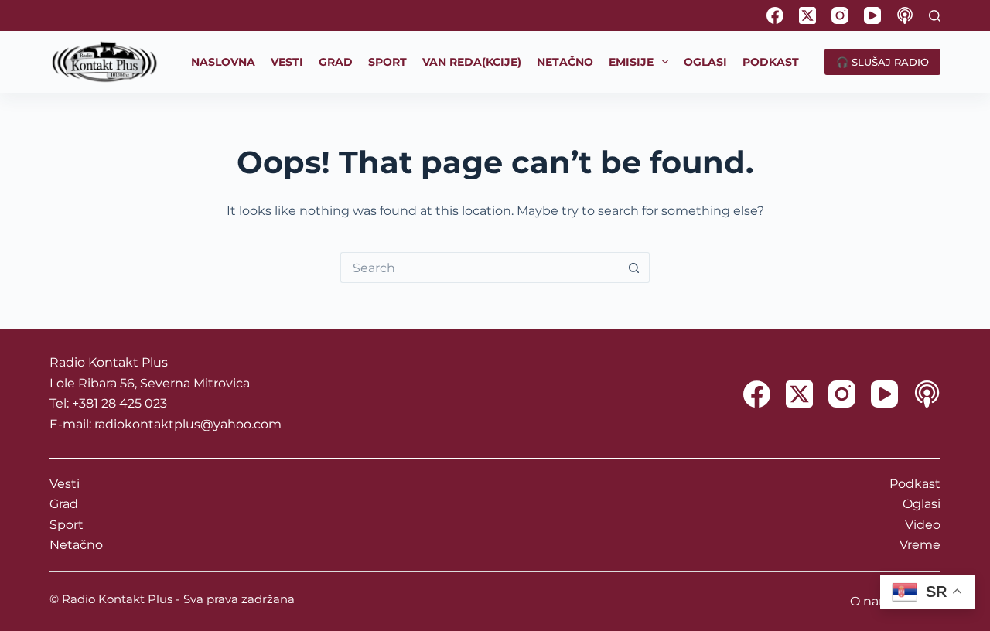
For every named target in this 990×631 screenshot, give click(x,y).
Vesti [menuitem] (287, 62)
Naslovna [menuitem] (223, 62)
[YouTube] (872, 15)
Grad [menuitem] (336, 62)
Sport (67, 524)
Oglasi (921, 503)
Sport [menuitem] (387, 62)
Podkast (914, 483)
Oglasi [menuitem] (705, 62)
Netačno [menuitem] (565, 62)
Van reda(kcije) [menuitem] (471, 62)
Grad (64, 503)
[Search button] (634, 267)
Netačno (76, 544)
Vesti (65, 483)
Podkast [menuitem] (770, 62)
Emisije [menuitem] (631, 62)
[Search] (934, 16)
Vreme (920, 544)
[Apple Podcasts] (904, 15)
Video (922, 524)
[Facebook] (774, 15)
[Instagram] (839, 15)
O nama (874, 601)
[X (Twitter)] (807, 15)
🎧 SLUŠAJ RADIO (882, 62)
